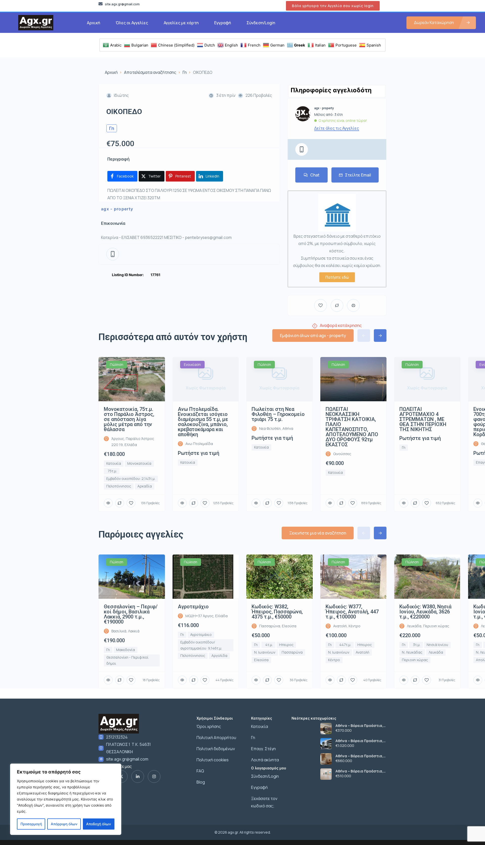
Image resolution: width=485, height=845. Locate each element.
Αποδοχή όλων (98, 824)
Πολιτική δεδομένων (216, 748)
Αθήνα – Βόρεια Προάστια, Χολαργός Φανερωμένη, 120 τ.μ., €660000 (360, 756)
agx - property (117, 208)
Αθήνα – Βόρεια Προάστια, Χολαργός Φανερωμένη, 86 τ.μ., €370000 (359, 725)
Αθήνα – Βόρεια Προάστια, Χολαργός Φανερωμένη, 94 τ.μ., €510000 (359, 771)
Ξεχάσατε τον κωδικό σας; (264, 802)
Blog (201, 782)
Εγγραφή (222, 23)
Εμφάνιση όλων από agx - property (313, 335)
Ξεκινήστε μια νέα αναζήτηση (317, 533)
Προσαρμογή (31, 824)
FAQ (200, 771)
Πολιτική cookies (213, 760)
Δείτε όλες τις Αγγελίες (336, 128)
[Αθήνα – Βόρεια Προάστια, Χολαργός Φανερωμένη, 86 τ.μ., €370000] (326, 728)
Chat (315, 175)
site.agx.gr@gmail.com (127, 759)
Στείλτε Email (358, 175)
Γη (185, 72)
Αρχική (93, 23)
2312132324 (117, 737)
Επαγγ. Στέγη (263, 748)
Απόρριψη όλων (64, 824)
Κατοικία (259, 726)
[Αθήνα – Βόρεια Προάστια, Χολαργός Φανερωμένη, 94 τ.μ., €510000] (326, 774)
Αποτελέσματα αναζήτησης (150, 72)
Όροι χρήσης (209, 726)
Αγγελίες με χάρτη (181, 23)
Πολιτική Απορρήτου (216, 737)
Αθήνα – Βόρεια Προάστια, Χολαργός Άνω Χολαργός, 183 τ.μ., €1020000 (360, 741)
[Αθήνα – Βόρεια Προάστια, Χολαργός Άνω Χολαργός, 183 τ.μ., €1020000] (326, 743)
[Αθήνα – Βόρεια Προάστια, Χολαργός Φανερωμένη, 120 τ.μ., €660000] (326, 759)
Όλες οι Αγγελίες (132, 23)
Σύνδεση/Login (261, 23)
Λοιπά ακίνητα (265, 760)
